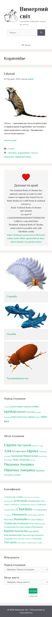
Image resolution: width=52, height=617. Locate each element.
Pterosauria (37, 527)
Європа (10, 445)
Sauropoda (34, 531)
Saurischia (21, 531)
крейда (10, 411)
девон (13, 406)
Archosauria (8, 501)
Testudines (28, 539)
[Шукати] (41, 32)
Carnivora (14, 504)
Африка (32, 451)
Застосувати (33, 591)
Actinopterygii (9, 497)
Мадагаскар (30, 455)
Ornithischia (10, 523)
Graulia (11, 334)
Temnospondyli (18, 539)
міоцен (21, 411)
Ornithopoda (23, 523)
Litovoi (9, 74)
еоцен (19, 406)
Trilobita (40, 543)
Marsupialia (32, 519)
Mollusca (40, 519)
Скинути (33, 596)
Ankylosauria (28, 497)
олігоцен (31, 412)
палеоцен (7, 417)
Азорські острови (37, 446)
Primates (42, 524)
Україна (40, 470)
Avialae (6, 505)
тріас (44, 416)
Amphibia (19, 497)
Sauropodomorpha (13, 535)
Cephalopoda (24, 505)
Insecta (40, 515)
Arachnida (36, 497)
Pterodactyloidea (23, 527)
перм (13, 417)
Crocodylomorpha (39, 510)
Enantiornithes (32, 515)
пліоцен (31, 417)
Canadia (12, 296)
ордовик (38, 412)
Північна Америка (19, 470)
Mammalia (9, 157)
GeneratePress (26, 612)
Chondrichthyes (10, 510)
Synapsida (8, 539)
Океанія (32, 460)
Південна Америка (19, 464)
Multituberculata (23, 157)
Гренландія (17, 456)
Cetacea (33, 505)
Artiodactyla (34, 501)
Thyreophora (22, 543)
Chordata (12, 153)
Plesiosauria (34, 524)
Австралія (24, 445)
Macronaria (8, 519)
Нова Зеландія (21, 459)
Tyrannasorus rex (18, 378)
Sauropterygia (29, 535)
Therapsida (36, 539)
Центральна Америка (12, 475)
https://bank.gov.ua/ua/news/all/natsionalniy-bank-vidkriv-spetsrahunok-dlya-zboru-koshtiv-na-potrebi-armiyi (26, 238)
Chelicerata (41, 504)
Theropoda (10, 542)
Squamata (39, 535)
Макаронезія (43, 456)
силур (37, 417)
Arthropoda (20, 500)
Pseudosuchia (9, 527)
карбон (27, 406)
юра (6, 421)
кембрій (35, 406)
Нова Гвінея (8, 460)
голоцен (6, 407)
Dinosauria (19, 514)
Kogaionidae (24, 153)
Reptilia (9, 531)
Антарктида (19, 451)
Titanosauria (32, 543)
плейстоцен (21, 417)
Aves (42, 501)
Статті (11, 148)
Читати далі (10, 140)
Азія (7, 451)
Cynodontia (8, 515)
